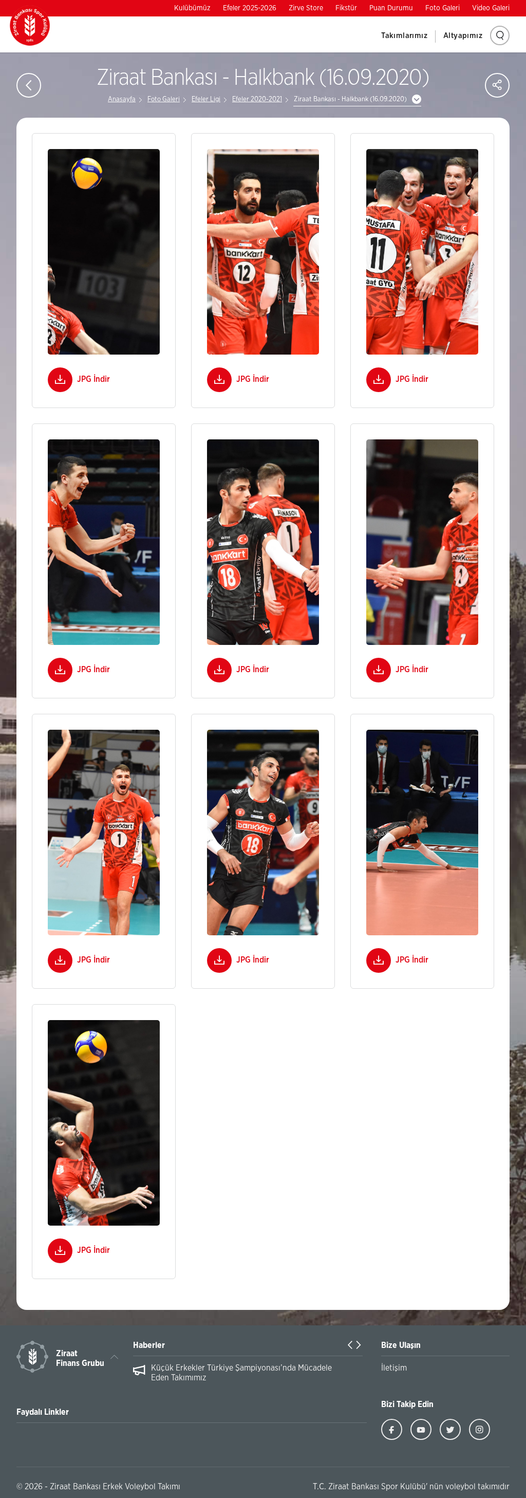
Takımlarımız (404, 36)
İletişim (394, 1368)
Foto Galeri (442, 8)
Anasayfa (122, 99)
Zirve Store (306, 8)
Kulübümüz (192, 8)
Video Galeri (491, 8)
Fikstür (346, 8)
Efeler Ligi (206, 99)
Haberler (149, 1345)
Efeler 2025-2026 (249, 8)
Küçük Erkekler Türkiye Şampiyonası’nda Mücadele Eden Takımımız (241, 1373)
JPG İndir (93, 379)
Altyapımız (462, 36)
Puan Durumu (391, 8)
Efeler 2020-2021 (257, 99)
